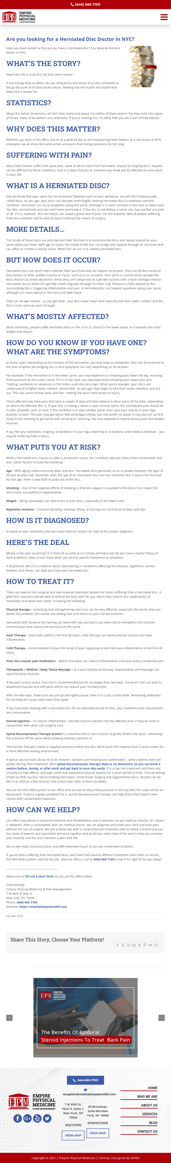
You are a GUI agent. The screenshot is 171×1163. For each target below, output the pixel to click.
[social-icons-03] (37, 1116)
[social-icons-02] (27, 1116)
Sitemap (104, 1158)
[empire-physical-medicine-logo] (32, 1095)
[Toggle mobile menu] (165, 17)
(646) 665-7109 (104, 859)
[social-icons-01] (17, 1116)
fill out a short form (39, 876)
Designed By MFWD (126, 1158)
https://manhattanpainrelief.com (43, 907)
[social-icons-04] (47, 1116)
